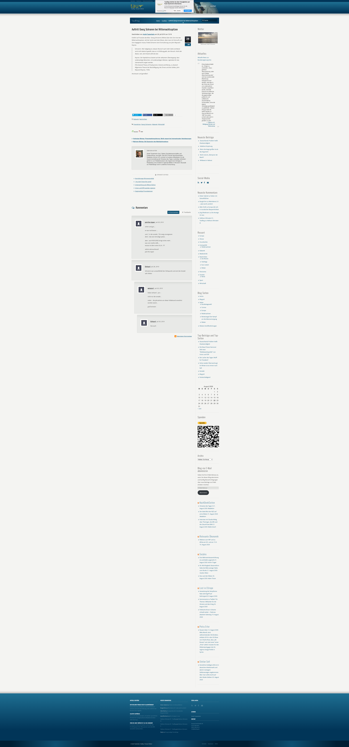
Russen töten (204, 630)
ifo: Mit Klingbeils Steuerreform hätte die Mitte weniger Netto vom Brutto (209, 568)
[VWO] (164, 10)
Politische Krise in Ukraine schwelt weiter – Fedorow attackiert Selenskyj (208, 612)
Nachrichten (143, 119)
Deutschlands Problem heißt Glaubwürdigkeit (142, 704)
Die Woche (204, 259)
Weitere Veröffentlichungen (208, 326)
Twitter (202, 182)
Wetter (203, 268)
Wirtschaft (161, 124)
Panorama (203, 272)
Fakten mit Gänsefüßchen (175, 705)
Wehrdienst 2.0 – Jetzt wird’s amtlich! (177, 708)
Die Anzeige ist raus (175, 716)
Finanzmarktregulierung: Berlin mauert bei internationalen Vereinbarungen (162, 138)
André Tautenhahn (149, 34)
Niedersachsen (206, 247)
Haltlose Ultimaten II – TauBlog (168, 729)
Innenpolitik (203, 245)
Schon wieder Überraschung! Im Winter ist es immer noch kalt (209, 365)
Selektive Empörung (206, 146)
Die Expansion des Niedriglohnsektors (150, 141)
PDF (142, 132)
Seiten (201, 302)
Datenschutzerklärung (148, 1)
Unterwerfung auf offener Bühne (145, 185)
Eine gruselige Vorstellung (171, 732)
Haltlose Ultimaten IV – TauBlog (168, 719)
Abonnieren (203, 492)
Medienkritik (203, 254)
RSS (199, 182)
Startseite (204, 743)
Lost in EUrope (206, 588)
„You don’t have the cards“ (143, 182)
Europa (202, 236)
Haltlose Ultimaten (182, 729)
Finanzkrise (137, 124)
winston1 (151, 288)
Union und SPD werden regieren (145, 188)
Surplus (203, 554)
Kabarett (136, 119)
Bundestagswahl (206, 304)
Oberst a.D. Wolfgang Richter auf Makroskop (209, 124)
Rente (203, 276)
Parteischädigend (205, 377)
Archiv (201, 296)
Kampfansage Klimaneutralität (144, 178)
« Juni (199, 408)
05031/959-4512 (195, 727)
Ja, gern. (187, 10)
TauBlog (164, 21)
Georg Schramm (146, 124)
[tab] (173, 212)
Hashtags (204, 262)
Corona (203, 307)
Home (158, 21)
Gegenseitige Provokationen (144, 191)
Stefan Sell (205, 661)
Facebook (205, 182)
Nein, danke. (177, 10)
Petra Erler (205, 626)
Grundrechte (203, 242)
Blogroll (202, 299)
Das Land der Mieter (206, 576)
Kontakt (202, 371)
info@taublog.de (195, 729)
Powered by (160, 10)
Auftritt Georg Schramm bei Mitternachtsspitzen (155, 29)
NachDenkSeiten (207, 502)
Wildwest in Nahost (206, 160)
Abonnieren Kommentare (184, 336)
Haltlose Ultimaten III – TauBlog (168, 724)
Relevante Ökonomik (209, 536)
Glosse (202, 239)
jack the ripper (150, 222)
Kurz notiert (205, 265)
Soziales (202, 275)
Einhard (147, 267)
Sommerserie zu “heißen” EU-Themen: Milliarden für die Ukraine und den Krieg (209, 601)
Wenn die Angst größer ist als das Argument (141, 723)
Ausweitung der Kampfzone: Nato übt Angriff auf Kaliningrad (208, 593)
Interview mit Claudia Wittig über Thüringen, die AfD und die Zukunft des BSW (208, 522)
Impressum (210, 743)
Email (208, 182)
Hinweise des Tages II (206, 506)
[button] (137, 115)
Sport (201, 280)
